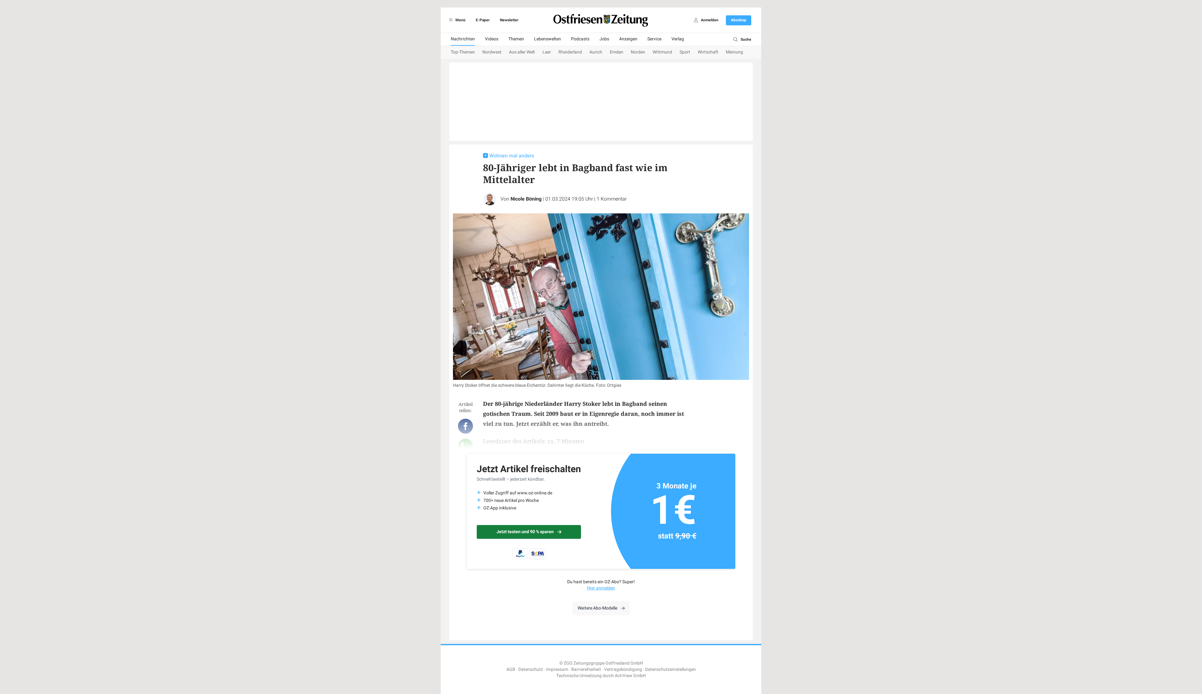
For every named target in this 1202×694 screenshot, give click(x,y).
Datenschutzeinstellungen (670, 669)
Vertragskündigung (623, 669)
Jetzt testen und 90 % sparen (525, 531)
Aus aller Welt (522, 52)
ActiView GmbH (630, 675)
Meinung (734, 52)
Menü (460, 20)
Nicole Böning (526, 199)
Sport (685, 52)
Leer (546, 52)
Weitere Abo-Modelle (597, 608)
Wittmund (662, 52)
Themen (516, 39)
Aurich (595, 52)
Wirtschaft (708, 52)
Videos (491, 39)
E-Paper (483, 20)
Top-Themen (463, 52)
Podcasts (580, 39)
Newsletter (509, 20)
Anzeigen (628, 39)
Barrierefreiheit (586, 669)
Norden (638, 52)
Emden (616, 52)
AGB (510, 669)
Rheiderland (570, 52)
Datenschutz (530, 669)
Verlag (677, 39)
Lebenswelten (547, 39)
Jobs (604, 39)
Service (654, 39)
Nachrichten (463, 39)
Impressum (557, 669)
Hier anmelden (601, 588)
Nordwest (491, 52)
